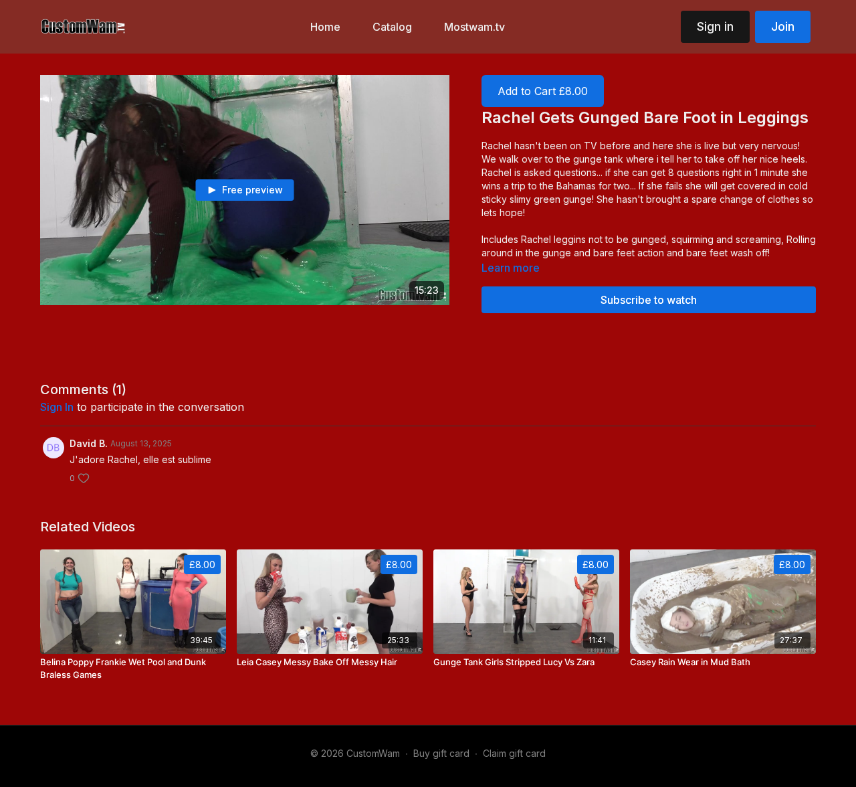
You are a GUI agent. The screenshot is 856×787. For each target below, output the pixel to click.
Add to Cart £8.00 (543, 91)
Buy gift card (441, 753)
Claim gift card (514, 753)
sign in (57, 407)
